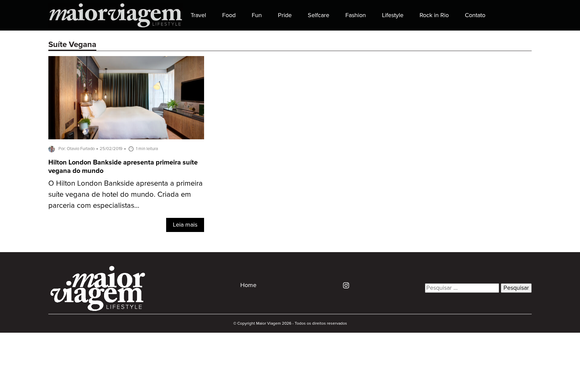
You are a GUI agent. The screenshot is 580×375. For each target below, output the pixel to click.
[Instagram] (343, 285)
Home (248, 285)
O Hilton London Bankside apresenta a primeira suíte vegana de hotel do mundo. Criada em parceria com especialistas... (125, 194)
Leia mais (185, 225)
